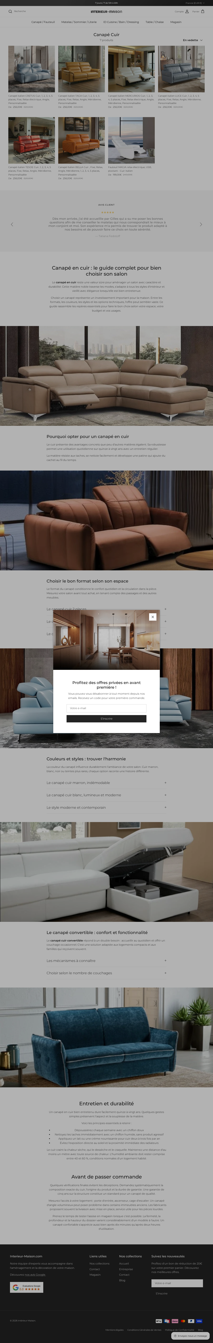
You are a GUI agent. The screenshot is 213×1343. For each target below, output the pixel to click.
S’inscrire (106, 718)
